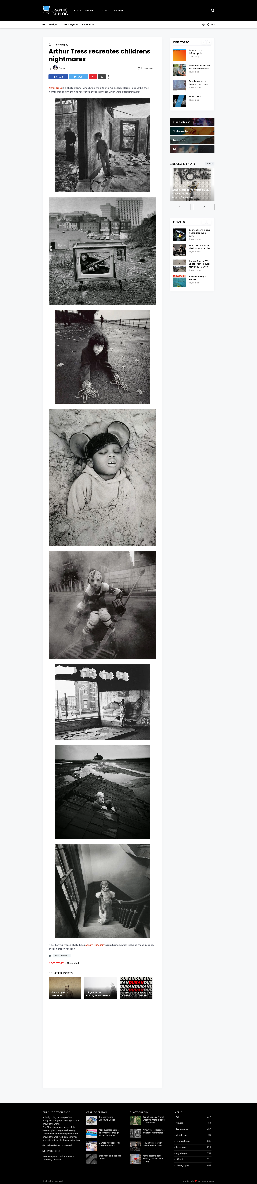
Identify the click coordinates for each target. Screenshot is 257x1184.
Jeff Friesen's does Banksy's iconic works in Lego (153, 1158)
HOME (77, 10)
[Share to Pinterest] (93, 76)
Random (86, 24)
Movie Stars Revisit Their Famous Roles (199, 247)
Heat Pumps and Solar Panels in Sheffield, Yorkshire (58, 1158)
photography (61, 44)
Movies (179, 1123)
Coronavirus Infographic (195, 52)
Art (177, 1117)
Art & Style (69, 24)
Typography (182, 1129)
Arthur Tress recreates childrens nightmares (153, 1131)
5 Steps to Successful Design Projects (109, 1144)
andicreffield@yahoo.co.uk (59, 1145)
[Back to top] (250, 1177)
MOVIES (179, 222)
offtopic (180, 1159)
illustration (181, 1147)
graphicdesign (183, 1141)
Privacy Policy (52, 1151)
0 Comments (148, 68)
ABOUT (89, 10)
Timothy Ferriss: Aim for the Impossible (199, 67)
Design (53, 24)
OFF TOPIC (181, 42)
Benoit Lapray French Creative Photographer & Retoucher (154, 1120)
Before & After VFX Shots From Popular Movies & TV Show (199, 264)
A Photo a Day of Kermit (198, 278)
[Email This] (102, 76)
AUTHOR (118, 10)
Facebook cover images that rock (198, 83)
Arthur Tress (55, 87)
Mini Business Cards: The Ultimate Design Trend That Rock (109, 1133)
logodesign (181, 1153)
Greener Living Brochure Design (107, 1118)
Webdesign (181, 1135)
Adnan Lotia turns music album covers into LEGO (191, 191)
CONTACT (103, 10)
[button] (212, 24)
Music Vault (73, 963)
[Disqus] (102, 1044)
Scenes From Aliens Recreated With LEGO (199, 232)
